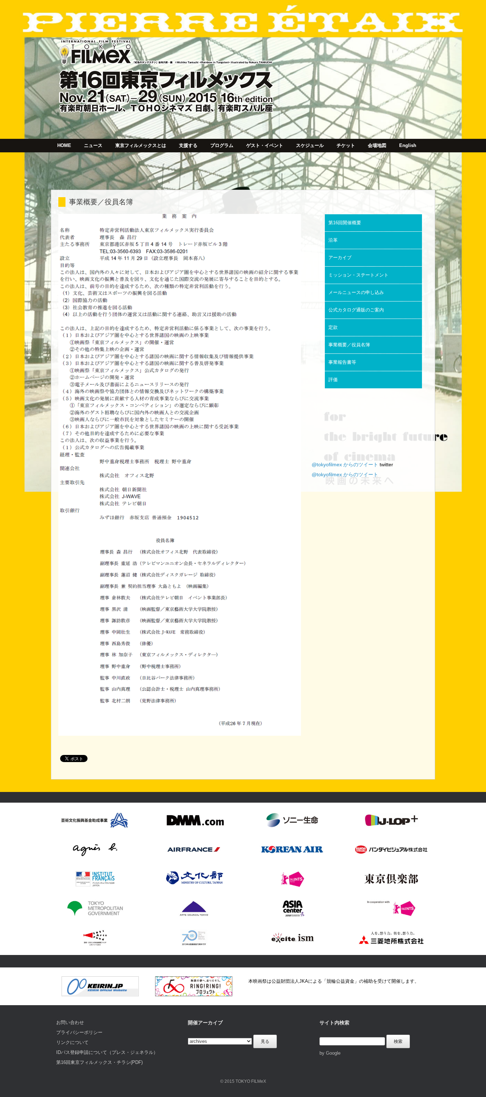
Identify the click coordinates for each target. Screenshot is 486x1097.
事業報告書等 (342, 362)
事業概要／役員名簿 (349, 344)
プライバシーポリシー (79, 1032)
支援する (188, 145)
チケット (346, 145)
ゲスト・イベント (264, 145)
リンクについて (72, 1042)
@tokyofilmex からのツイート (345, 464)
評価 (333, 379)
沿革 (333, 240)
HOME (64, 145)
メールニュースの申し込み (356, 292)
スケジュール (310, 145)
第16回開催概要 (344, 222)
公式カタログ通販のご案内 (356, 310)
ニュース (93, 145)
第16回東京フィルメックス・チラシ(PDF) (99, 1062)
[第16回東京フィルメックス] (166, 69)
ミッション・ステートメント (358, 275)
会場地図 (377, 145)
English (407, 145)
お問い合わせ (70, 1022)
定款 (333, 327)
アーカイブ (340, 257)
